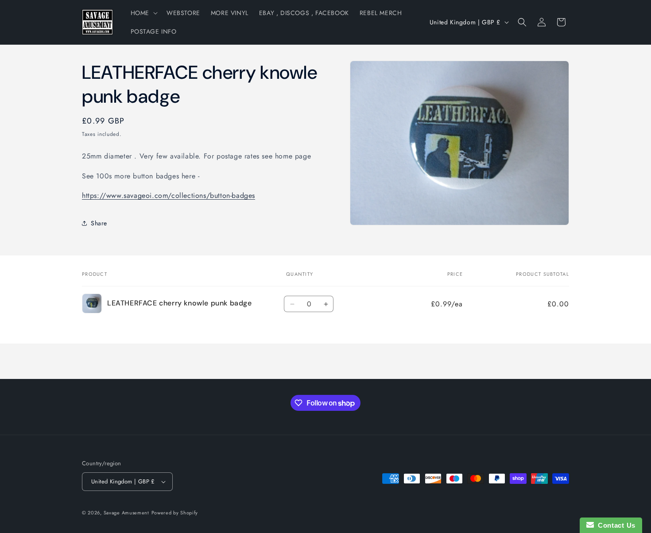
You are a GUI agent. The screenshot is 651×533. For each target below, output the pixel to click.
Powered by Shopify (174, 512)
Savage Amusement (126, 512)
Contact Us (615, 525)
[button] (143, 13)
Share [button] (99, 223)
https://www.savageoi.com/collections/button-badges (168, 195)
